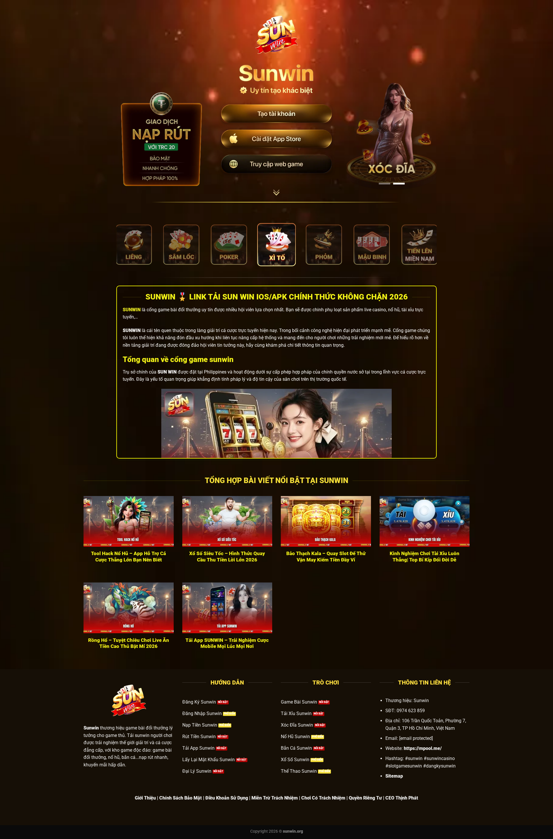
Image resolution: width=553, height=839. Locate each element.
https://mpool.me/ (423, 748)
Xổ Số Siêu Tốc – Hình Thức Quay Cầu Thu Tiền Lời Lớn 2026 (227, 557)
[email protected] (416, 738)
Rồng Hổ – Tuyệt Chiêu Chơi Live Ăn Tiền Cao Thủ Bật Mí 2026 (128, 643)
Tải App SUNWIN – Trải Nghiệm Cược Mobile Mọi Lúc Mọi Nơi (227, 643)
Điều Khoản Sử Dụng (226, 798)
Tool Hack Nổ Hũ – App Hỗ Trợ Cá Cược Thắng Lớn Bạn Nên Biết (128, 557)
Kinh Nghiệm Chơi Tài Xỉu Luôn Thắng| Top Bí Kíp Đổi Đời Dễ (424, 557)
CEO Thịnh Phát (401, 798)
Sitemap (394, 776)
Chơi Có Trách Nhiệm (323, 798)
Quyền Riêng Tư (365, 798)
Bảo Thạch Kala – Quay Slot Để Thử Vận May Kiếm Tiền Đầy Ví (325, 557)
